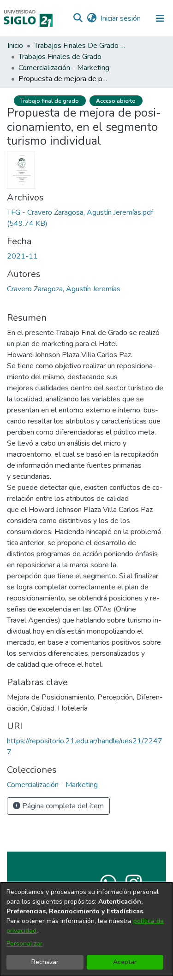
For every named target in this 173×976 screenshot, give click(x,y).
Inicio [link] (15, 46)
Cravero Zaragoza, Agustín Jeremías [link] (63, 289)
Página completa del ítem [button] (62, 806)
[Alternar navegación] (160, 18)
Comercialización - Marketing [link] (63, 68)
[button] (78, 18)
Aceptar (125, 962)
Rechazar (45, 962)
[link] (52, 785)
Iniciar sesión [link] (121, 18)
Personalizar (24, 943)
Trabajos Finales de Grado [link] (59, 57)
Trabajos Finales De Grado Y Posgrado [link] (80, 46)
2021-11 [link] (22, 256)
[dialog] (86, 929)
